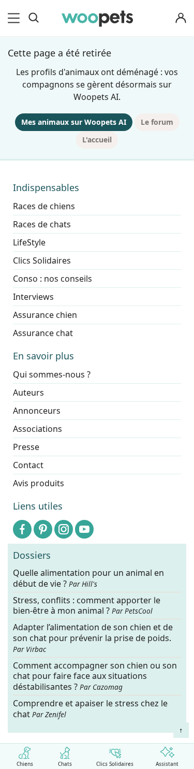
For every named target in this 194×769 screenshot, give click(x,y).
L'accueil (97, 139)
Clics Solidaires (114, 763)
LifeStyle (29, 242)
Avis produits (38, 483)
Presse (26, 447)
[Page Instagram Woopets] (63, 529)
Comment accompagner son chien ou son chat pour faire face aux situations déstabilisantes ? (95, 676)
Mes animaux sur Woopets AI (73, 122)
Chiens (25, 763)
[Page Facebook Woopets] (22, 529)
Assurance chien (45, 315)
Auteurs (28, 392)
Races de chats (42, 224)
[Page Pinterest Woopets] (43, 529)
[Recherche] (33, 18)
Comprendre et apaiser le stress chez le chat (90, 709)
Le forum (157, 122)
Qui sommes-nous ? (52, 374)
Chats (65, 763)
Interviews (33, 296)
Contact (28, 465)
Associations (37, 428)
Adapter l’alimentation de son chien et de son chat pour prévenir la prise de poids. (93, 638)
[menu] (15, 18)
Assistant (167, 763)
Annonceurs (37, 410)
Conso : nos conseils (52, 278)
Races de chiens (44, 206)
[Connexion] (180, 18)
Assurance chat (43, 333)
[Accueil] (97, 18)
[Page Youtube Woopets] (84, 529)
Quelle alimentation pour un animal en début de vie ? (88, 578)
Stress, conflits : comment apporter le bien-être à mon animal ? (86, 606)
